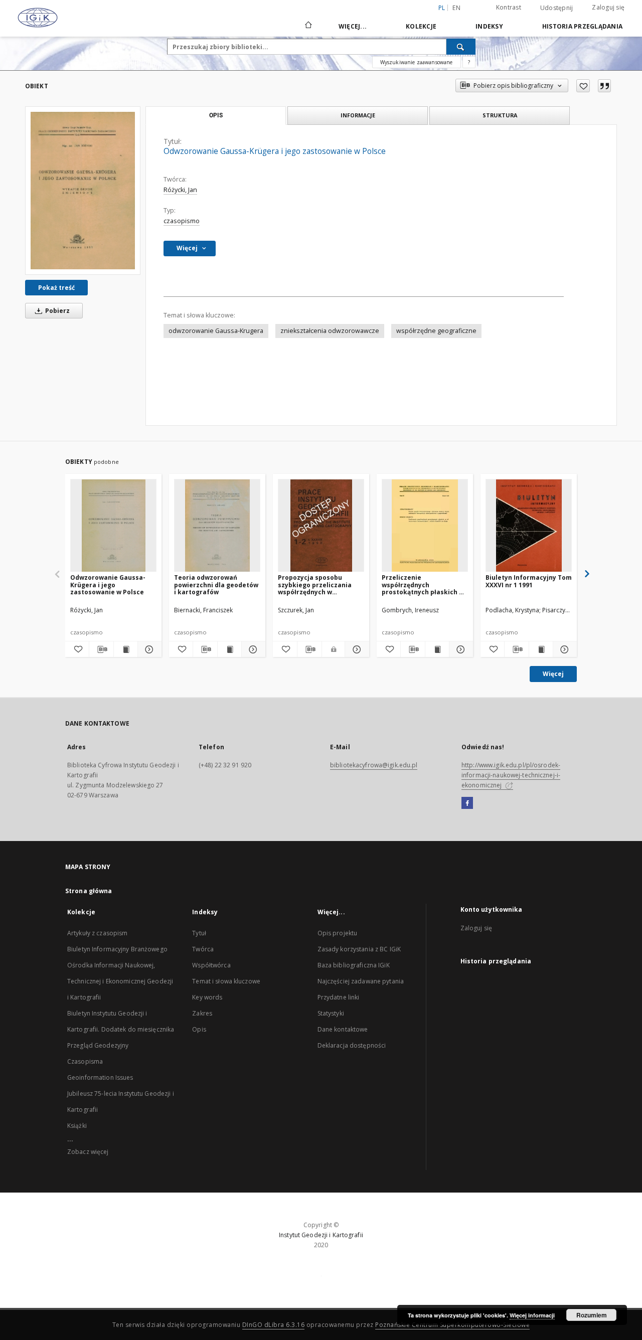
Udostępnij (556, 8)
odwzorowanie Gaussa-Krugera (216, 330)
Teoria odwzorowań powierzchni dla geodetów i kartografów (216, 584)
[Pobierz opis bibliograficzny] (101, 649)
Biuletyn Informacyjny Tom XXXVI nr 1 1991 (529, 581)
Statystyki (330, 1013)
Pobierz (57, 310)
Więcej (553, 673)
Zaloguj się (608, 7)
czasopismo (182, 221)
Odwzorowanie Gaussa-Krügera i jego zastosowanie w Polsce (107, 584)
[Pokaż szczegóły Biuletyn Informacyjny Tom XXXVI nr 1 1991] (563, 649)
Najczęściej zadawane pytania (360, 981)
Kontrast (508, 7)
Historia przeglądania (582, 26)
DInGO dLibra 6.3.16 (273, 1324)
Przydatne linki (338, 997)
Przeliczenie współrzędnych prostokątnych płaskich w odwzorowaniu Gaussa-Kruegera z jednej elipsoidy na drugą (423, 584)
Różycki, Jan (180, 190)
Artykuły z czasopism (97, 933)
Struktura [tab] (500, 115)
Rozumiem (591, 1314)
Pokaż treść (56, 287)
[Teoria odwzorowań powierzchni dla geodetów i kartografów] (217, 525)
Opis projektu (337, 933)
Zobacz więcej (88, 1151)
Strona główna (88, 891)
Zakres (202, 1013)
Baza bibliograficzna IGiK (353, 965)
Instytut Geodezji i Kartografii (321, 1235)
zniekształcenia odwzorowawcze (329, 330)
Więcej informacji (532, 1315)
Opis (199, 1029)
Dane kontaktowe (342, 1029)
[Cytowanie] (604, 85)
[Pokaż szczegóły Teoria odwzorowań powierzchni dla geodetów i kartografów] (252, 649)
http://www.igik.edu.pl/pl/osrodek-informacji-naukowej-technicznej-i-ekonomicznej (510, 775)
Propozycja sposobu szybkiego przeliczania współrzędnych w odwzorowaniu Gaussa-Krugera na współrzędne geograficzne (317, 584)
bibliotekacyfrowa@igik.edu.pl (373, 765)
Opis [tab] (216, 115)
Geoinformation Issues (100, 1077)
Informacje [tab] (358, 115)
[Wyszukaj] (460, 47)
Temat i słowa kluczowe (226, 981)
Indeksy (489, 26)
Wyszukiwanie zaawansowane (416, 62)
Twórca (203, 949)
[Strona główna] (307, 26)
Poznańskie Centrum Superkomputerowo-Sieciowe (452, 1324)
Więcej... (353, 26)
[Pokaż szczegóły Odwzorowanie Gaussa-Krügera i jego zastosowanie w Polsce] (148, 649)
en (456, 8)
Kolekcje (421, 26)
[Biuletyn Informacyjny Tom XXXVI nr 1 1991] (528, 525)
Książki (77, 1125)
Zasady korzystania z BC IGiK (359, 949)
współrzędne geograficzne (436, 330)
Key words (207, 997)
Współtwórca (211, 965)
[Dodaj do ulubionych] (583, 85)
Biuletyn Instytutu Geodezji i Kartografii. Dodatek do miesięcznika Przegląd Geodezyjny (120, 1029)
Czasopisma (85, 1061)
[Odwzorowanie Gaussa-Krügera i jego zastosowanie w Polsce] (83, 190)
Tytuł (199, 933)
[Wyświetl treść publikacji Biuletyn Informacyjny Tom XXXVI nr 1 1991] (541, 649)
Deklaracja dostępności (351, 1045)
